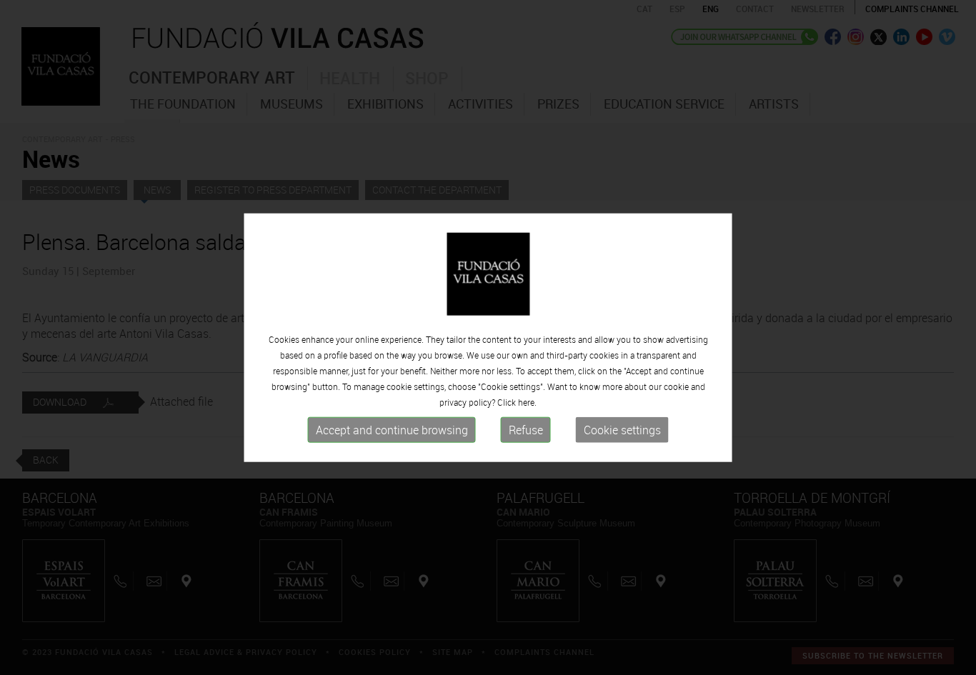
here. (527, 402)
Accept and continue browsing (392, 430)
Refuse (526, 430)
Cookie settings (622, 430)
